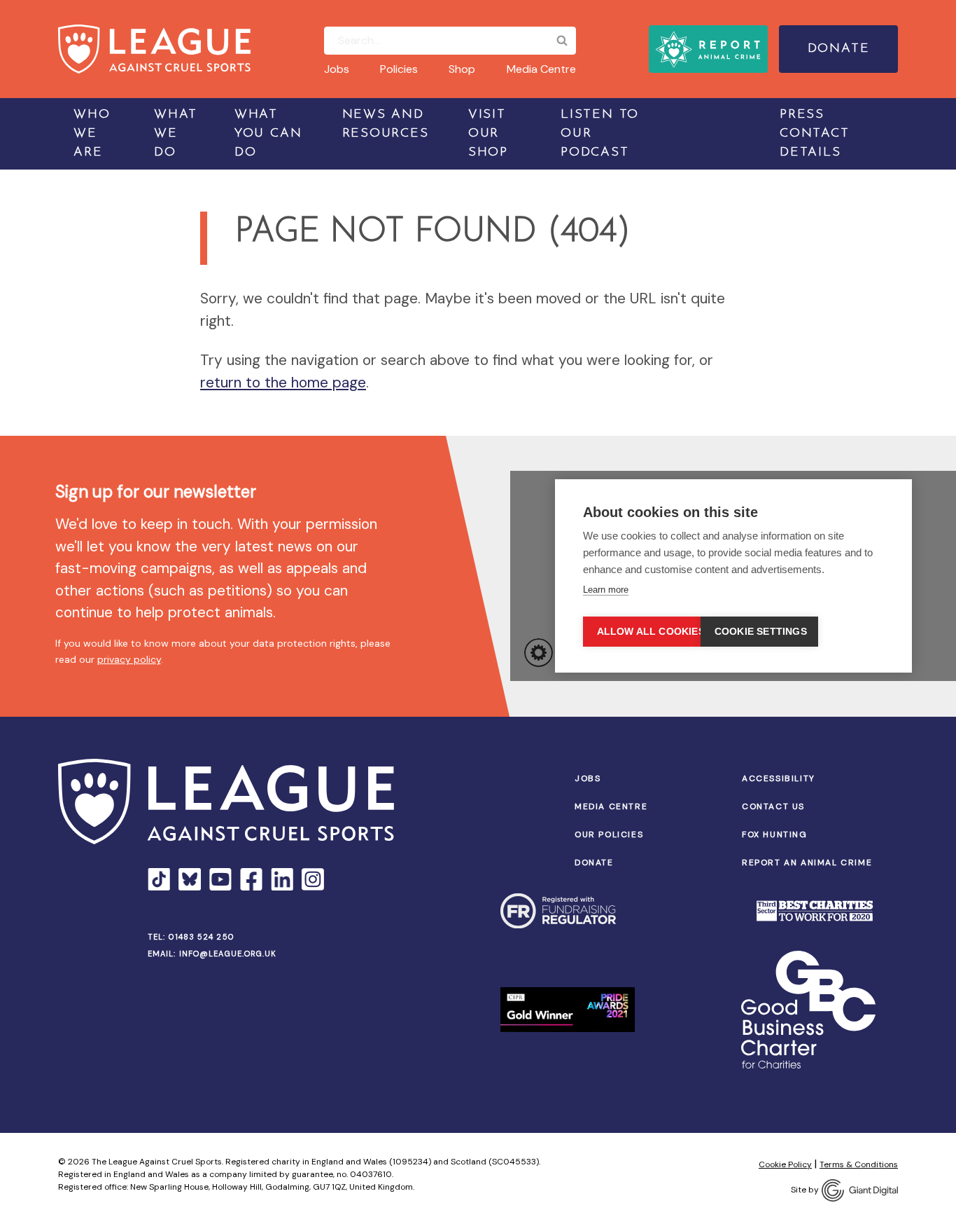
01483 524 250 (201, 937)
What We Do (175, 134)
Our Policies (609, 834)
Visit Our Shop (488, 134)
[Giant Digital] (860, 1190)
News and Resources (385, 124)
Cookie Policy (785, 1164)
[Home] (154, 49)
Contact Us (773, 806)
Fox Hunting (775, 834)
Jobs (336, 69)
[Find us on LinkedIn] (282, 879)
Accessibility (778, 778)
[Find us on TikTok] (159, 879)
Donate (839, 49)
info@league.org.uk (228, 953)
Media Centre (541, 69)
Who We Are (91, 134)
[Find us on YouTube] (220, 879)
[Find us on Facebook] (251, 879)
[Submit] (562, 41)
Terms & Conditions (859, 1164)
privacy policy (129, 659)
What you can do (268, 134)
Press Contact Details (815, 134)
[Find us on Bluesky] (189, 879)
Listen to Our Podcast (600, 134)
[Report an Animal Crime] (708, 49)
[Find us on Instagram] (313, 879)
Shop (462, 69)
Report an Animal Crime (807, 862)
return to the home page (283, 382)
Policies (399, 69)
